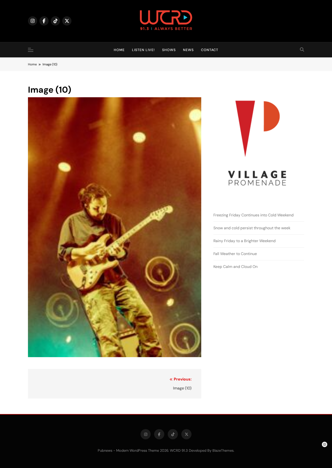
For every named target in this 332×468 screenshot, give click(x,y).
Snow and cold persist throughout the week (251, 227)
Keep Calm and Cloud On (235, 266)
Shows (169, 50)
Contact (209, 50)
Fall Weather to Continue (235, 253)
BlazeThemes (223, 450)
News (188, 50)
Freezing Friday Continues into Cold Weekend (253, 215)
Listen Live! (143, 50)
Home (119, 50)
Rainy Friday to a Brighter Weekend (244, 240)
